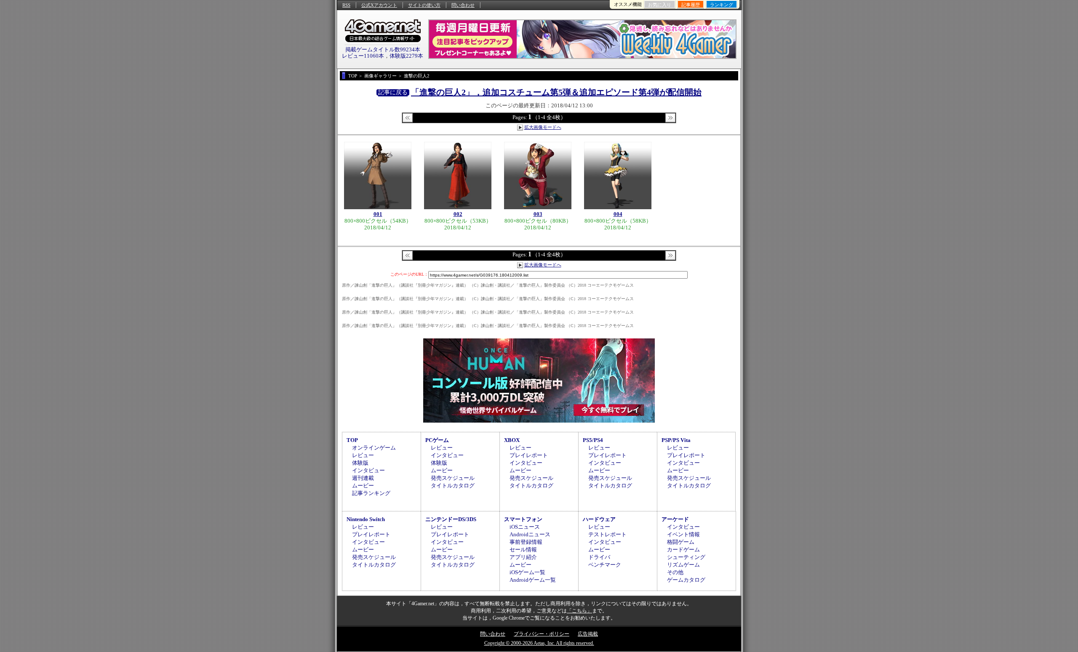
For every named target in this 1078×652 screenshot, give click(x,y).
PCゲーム (437, 440)
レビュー (363, 455)
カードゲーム (683, 549)
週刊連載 (363, 478)
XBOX (512, 440)
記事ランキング (371, 493)
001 (378, 214)
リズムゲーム (683, 565)
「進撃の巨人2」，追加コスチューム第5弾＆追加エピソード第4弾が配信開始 (556, 92)
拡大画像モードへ (542, 127)
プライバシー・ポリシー (541, 634)
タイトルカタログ (453, 485)
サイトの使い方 (424, 5)
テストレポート (607, 534)
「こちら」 (579, 611)
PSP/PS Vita (676, 440)
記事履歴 (690, 4)
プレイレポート (529, 455)
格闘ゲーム (680, 542)
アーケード (675, 519)
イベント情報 (683, 534)
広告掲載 (588, 634)
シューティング (686, 557)
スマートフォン (523, 519)
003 (538, 214)
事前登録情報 (526, 542)
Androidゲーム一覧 (533, 580)
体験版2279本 (406, 56)
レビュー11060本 (363, 56)
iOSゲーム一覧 (527, 572)
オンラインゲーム (374, 447)
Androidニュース (530, 534)
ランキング (721, 4)
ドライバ (599, 557)
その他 (675, 572)
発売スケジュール (453, 478)
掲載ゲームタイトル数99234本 (382, 49)
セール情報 (523, 549)
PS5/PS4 (593, 440)
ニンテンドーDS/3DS (450, 519)
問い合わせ (463, 5)
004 (618, 214)
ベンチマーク (604, 565)
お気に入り (659, 4)
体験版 (360, 463)
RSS (346, 5)
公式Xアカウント (379, 5)
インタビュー (368, 470)
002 (458, 214)
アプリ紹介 (523, 557)
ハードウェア (599, 519)
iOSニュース (525, 527)
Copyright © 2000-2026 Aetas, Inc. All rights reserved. (539, 643)
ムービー (363, 485)
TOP (352, 440)
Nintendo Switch (366, 519)
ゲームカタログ (686, 580)
